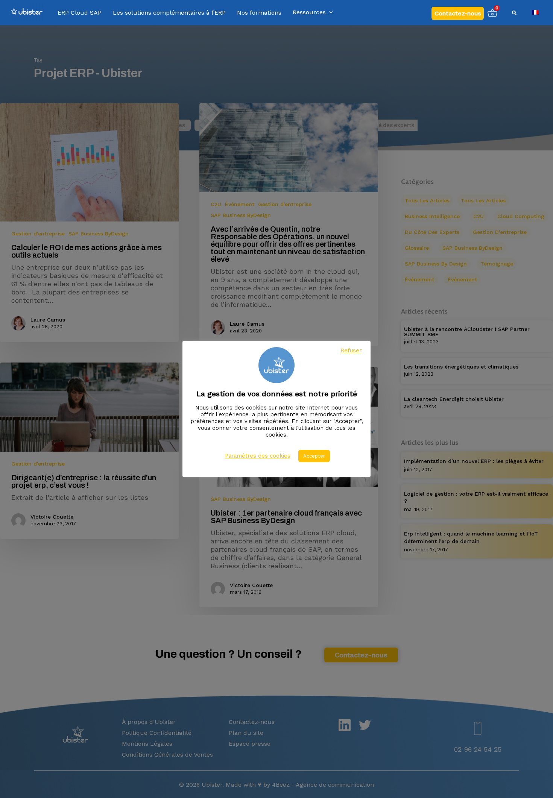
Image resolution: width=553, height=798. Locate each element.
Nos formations (259, 13)
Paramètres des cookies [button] (257, 455)
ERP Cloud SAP (80, 13)
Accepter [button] (314, 456)
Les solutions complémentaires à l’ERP (169, 13)
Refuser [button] (351, 350)
